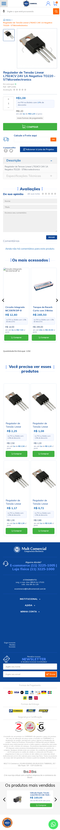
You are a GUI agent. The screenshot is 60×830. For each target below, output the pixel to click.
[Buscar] (56, 11)
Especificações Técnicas (23, 176)
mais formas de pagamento (30, 118)
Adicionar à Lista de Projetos (39, 149)
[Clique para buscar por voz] (4, 11)
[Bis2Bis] (19, 731)
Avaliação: (8, 90)
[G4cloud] (30, 731)
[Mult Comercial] (30, 3)
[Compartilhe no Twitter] (11, 151)
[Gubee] (41, 731)
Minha (47, 3)
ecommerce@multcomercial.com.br (30, 589)
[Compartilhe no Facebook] (6, 151)
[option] (9, 35)
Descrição (13, 160)
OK (53, 139)
